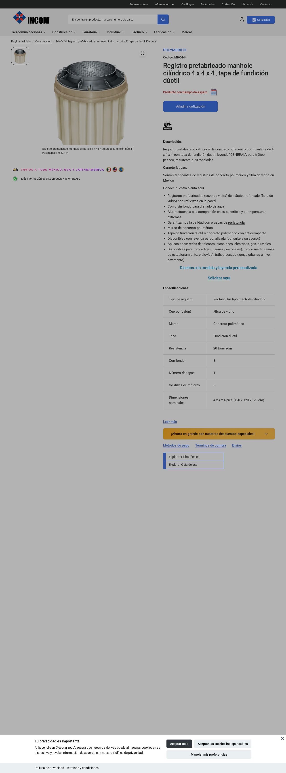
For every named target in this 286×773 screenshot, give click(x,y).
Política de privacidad (49, 768)
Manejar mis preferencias (209, 754)
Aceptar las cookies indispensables (223, 744)
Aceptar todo (179, 744)
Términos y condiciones (82, 768)
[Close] (282, 738)
